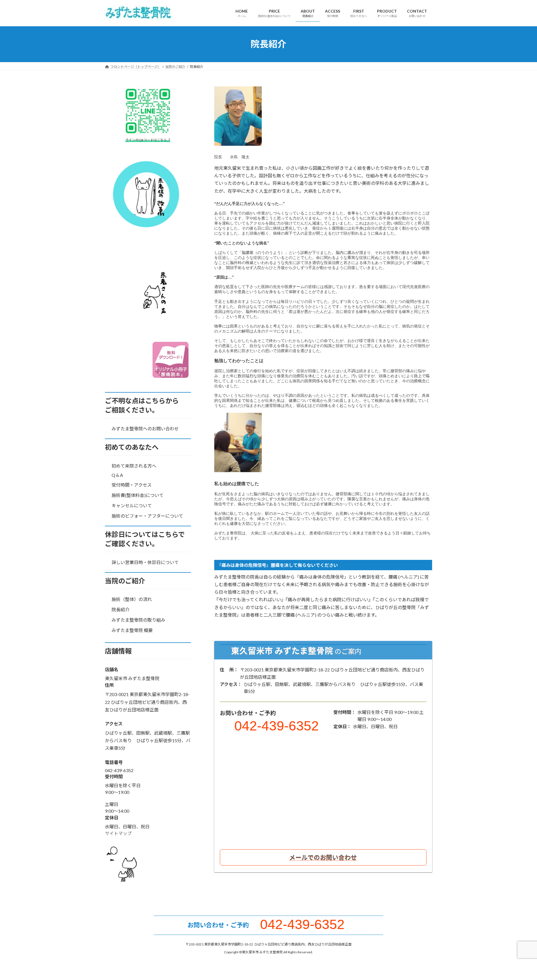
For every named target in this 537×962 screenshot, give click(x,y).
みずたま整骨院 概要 (132, 630)
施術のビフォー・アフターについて (147, 515)
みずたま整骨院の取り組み (138, 620)
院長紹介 (120, 609)
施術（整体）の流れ (132, 599)
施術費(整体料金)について (138, 495)
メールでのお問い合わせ (323, 857)
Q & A (117, 475)
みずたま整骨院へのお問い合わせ (145, 428)
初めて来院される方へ (134, 465)
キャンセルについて (132, 505)
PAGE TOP (519, 928)
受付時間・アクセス (132, 484)
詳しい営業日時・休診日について (145, 562)
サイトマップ (118, 833)
